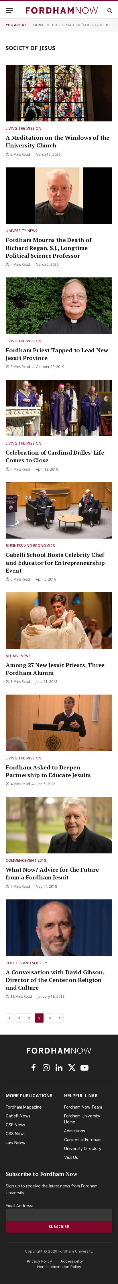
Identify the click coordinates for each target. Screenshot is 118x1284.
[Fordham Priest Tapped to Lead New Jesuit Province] (59, 305)
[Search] (109, 10)
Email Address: (19, 1205)
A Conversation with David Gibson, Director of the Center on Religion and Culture (55, 979)
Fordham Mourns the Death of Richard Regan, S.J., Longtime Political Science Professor (49, 247)
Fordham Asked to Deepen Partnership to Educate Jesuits (48, 771)
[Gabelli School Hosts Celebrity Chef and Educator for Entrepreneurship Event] (59, 510)
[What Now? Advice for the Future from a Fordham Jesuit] (59, 825)
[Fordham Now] (62, 10)
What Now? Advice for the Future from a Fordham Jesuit (52, 873)
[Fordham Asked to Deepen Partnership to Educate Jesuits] (59, 723)
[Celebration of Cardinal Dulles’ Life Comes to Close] (59, 408)
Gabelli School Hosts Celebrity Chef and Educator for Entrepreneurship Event (55, 562)
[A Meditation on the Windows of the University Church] (59, 93)
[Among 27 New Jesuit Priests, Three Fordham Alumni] (59, 620)
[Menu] (9, 10)
